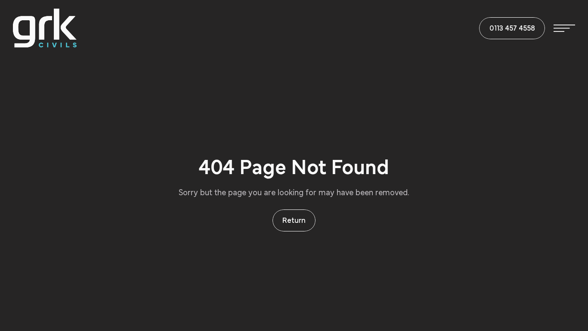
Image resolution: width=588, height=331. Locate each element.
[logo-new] (45, 28)
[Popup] (564, 28)
